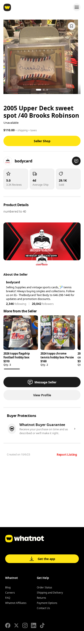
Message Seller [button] (45, 382)
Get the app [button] (46, 559)
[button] (76, 161)
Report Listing (67, 454)
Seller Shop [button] (42, 141)
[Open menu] (77, 7)
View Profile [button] (42, 395)
